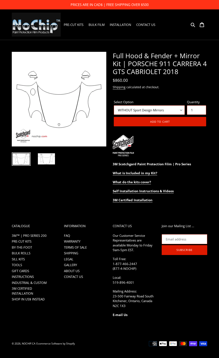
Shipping (119, 87)
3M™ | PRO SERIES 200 (29, 235)
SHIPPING (71, 253)
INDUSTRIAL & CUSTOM (29, 282)
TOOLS (17, 265)
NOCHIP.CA (29, 343)
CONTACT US (73, 276)
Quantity (193, 102)
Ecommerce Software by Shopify (55, 343)
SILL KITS (18, 259)
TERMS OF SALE (75, 247)
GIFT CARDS (20, 271)
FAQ (67, 235)
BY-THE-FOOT (22, 247)
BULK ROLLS (21, 253)
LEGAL (68, 259)
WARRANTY (72, 241)
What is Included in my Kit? (135, 173)
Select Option (123, 102)
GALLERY (70, 265)
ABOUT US (72, 271)
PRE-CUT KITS (21, 241)
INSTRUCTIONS (23, 276)
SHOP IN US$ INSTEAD (28, 299)
